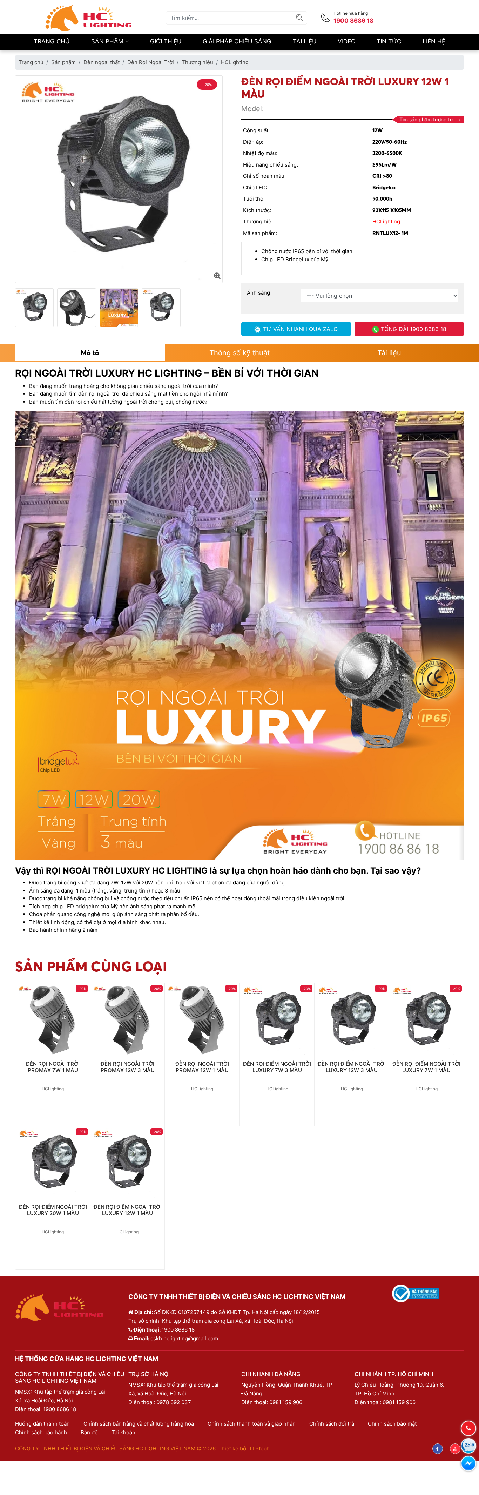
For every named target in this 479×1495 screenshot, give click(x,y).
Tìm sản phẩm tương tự (426, 119)
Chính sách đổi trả (331, 1423)
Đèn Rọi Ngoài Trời (150, 62)
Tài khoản (123, 1432)
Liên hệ (434, 41)
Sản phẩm (108, 41)
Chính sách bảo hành (41, 1432)
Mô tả (90, 352)
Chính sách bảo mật (392, 1423)
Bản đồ (89, 1432)
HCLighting (235, 62)
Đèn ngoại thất (101, 62)
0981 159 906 (285, 1402)
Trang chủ (52, 41)
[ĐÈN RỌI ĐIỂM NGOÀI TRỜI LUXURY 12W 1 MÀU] (217, 276)
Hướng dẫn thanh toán (42, 1423)
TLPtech (259, 1448)
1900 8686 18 (59, 1409)
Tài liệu (305, 41)
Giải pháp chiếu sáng (237, 41)
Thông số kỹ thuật (239, 353)
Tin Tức (389, 41)
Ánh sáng (258, 292)
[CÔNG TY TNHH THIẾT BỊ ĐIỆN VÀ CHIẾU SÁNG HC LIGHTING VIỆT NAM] (89, 17)
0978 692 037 (173, 1402)
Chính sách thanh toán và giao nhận (252, 1423)
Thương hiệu (197, 62)
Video (347, 41)
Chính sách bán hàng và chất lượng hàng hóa (138, 1423)
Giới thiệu (166, 41)
